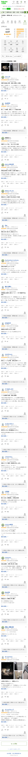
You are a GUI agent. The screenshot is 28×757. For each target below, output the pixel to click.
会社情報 (9, 753)
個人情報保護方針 (16, 753)
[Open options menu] (26, 77)
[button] (5, 67)
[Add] (25, 16)
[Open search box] (3, 56)
